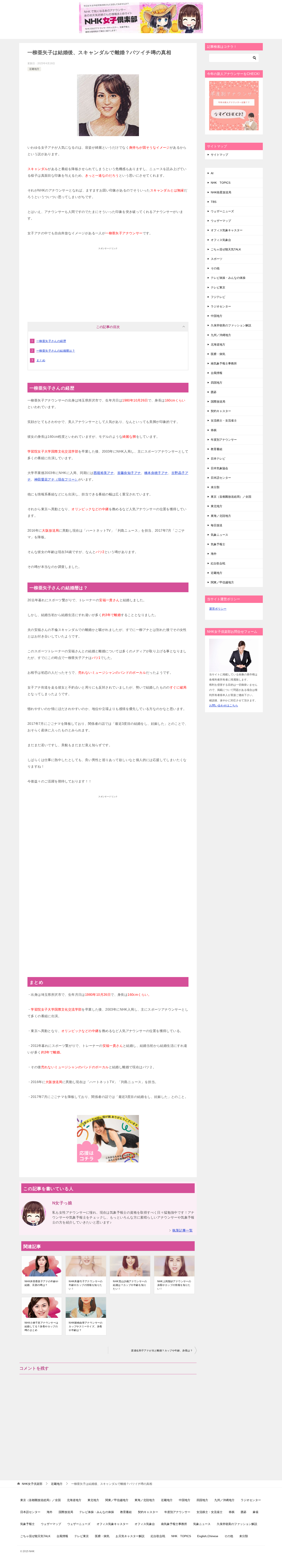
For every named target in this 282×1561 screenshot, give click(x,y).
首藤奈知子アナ (129, 473)
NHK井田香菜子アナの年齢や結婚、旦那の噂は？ (41, 1283)
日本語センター (221, 477)
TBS (213, 201)
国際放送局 (218, 401)
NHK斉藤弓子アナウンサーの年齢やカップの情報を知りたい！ (86, 1285)
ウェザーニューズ (222, 211)
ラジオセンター (221, 306)
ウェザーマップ (221, 220)
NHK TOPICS (220, 182)
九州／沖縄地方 (221, 335)
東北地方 (216, 506)
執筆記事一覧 (182, 1230)
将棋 (214, 430)
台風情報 (216, 373)
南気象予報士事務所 (224, 363)
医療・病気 (218, 354)
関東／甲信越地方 (222, 582)
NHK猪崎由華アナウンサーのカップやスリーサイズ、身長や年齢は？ (86, 1326)
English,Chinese (207, 1536)
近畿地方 (34, 69)
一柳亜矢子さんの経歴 (51, 341)
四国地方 (216, 382)
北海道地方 (218, 344)
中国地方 (216, 316)
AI (212, 173)
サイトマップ (219, 154)
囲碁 (214, 392)
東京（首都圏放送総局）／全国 (231, 496)
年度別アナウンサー (224, 439)
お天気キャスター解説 (130, 1536)
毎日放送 (216, 525)
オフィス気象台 (221, 240)
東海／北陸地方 (221, 515)
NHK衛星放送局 (221, 192)
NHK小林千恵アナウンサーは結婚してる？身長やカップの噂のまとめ (41, 1326)
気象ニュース (219, 534)
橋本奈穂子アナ (156, 473)
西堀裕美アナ (104, 473)
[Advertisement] (107, 280)
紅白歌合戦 (218, 563)
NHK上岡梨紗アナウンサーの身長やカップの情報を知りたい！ (174, 1285)
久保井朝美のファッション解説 (231, 325)
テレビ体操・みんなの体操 (228, 277)
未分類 (215, 487)
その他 (215, 268)
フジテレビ (218, 297)
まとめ (40, 360)
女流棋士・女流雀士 (224, 420)
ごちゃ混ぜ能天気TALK (226, 249)
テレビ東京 (218, 287)
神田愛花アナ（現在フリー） (56, 479)
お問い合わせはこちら (223, 705)
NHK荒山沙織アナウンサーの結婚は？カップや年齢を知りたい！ (130, 1285)
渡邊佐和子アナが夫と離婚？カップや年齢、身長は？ (162, 1350)
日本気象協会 (219, 468)
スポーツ (216, 258)
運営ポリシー (217, 608)
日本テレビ (218, 458)
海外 (214, 553)
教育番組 (216, 449)
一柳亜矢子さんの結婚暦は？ (55, 350)
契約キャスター (221, 411)
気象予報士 (218, 544)
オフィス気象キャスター (227, 230)
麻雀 (255, 1512)
